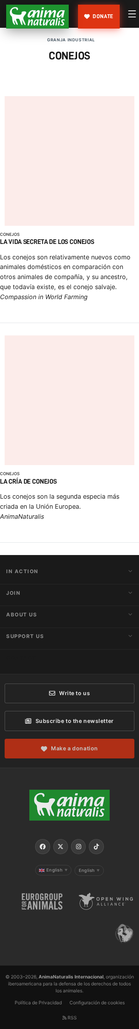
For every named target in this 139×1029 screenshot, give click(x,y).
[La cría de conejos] (69, 463)
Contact (21, 657)
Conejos (10, 234)
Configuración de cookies (97, 1002)
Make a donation (74, 748)
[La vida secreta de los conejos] (69, 223)
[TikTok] (96, 846)
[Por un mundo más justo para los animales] (37, 17)
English (57, 870)
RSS (71, 1018)
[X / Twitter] (60, 846)
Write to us (74, 693)
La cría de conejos (28, 481)
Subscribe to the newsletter (75, 721)
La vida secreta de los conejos (47, 242)
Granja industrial (71, 39)
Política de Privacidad (38, 1002)
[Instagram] (78, 846)
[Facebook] (42, 846)
